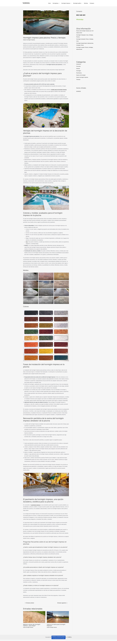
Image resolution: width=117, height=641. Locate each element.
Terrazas (78, 79)
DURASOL (78, 91)
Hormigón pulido (77, 3)
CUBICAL (69, 637)
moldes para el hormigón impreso (59, 89)
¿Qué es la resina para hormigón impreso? (56, 625)
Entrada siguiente (62, 603)
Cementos (78, 64)
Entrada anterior (29, 603)
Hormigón (78, 70)
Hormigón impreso (65, 3)
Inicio (49, 3)
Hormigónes (55, 3)
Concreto (78, 66)
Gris (27, 241)
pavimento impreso (35, 505)
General (78, 68)
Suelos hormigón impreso (29, 39)
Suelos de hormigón (80, 75)
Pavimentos (79, 73)
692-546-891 (80, 15)
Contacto (92, 3)
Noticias (86, 3)
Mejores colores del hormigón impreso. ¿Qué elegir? (31, 625)
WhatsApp (79, 19)
